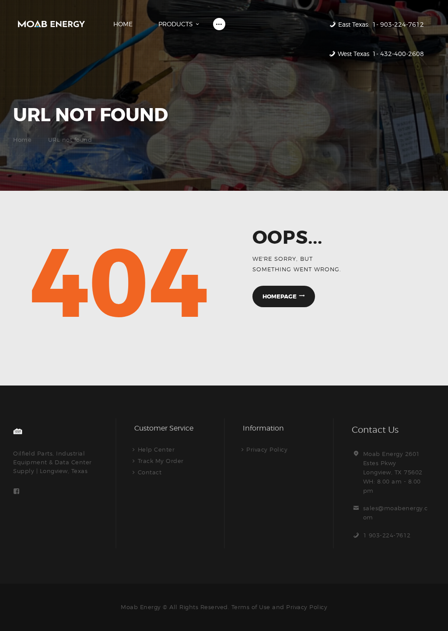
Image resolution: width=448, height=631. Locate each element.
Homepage (279, 296)
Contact (150, 472)
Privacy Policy (266, 449)
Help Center (156, 449)
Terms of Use (250, 606)
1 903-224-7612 (387, 535)
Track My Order (161, 460)
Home (22, 139)
